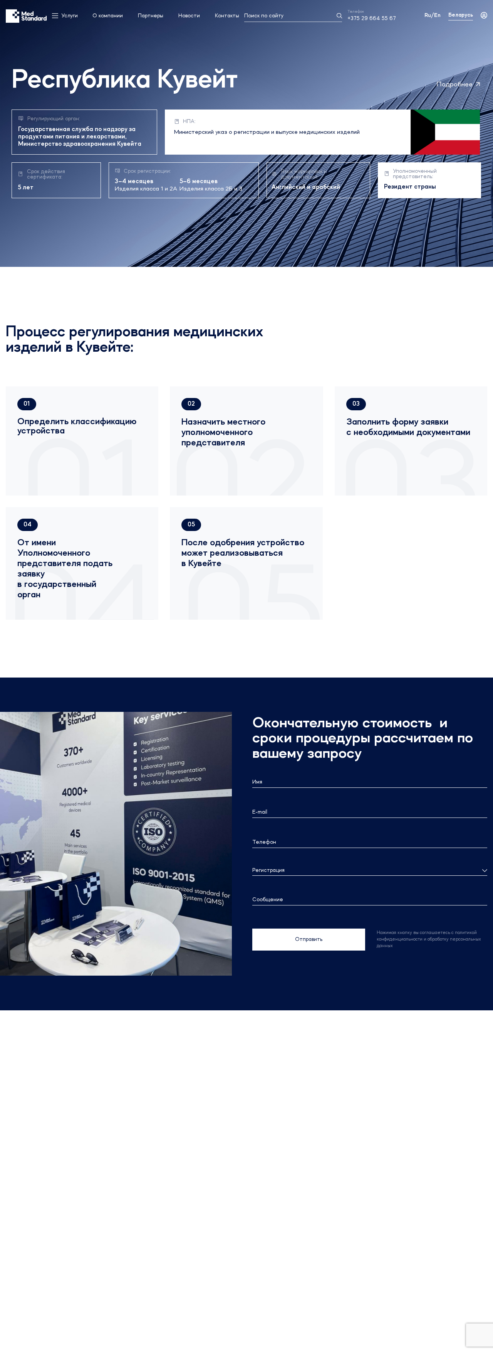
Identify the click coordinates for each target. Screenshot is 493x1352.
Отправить (308, 939)
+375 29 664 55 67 (371, 18)
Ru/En (432, 15)
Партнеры (150, 16)
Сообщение (267, 899)
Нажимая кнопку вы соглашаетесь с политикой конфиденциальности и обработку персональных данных (429, 939)
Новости (189, 16)
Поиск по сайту (263, 16)
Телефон (264, 842)
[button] (26, 404)
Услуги (69, 16)
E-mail (259, 812)
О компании (107, 16)
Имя (257, 782)
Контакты (227, 16)
